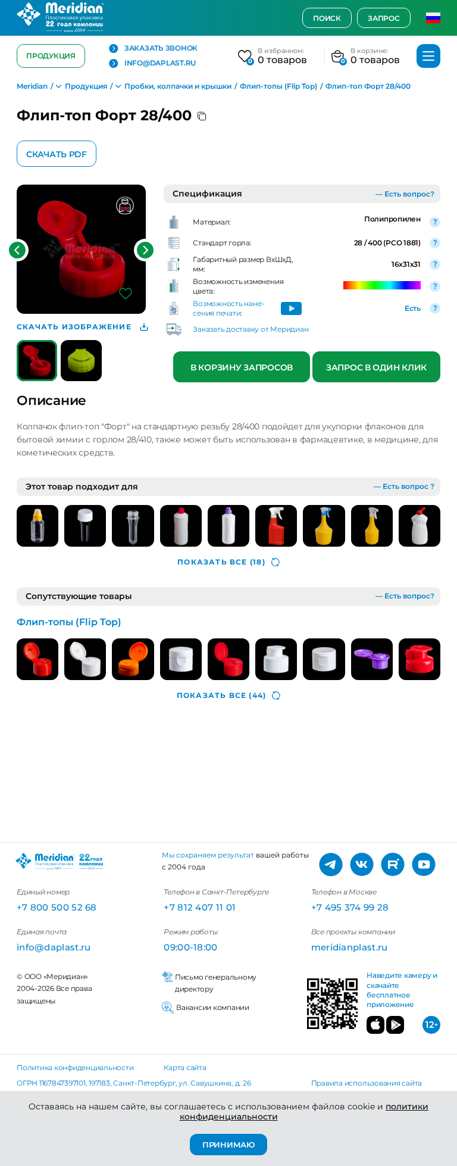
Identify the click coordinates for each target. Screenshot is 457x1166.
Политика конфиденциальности (75, 1067)
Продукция (51, 55)
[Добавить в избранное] (125, 293)
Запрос (384, 18)
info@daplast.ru (160, 63)
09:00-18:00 (190, 947)
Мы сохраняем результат (208, 854)
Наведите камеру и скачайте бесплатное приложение (402, 990)
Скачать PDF (56, 154)
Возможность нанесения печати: (228, 308)
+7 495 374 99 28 (350, 907)
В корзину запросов (241, 367)
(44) (221, 695)
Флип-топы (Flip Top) (69, 622)
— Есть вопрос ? (404, 486)
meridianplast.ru (349, 947)
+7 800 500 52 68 (57, 907)
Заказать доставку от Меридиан (250, 329)
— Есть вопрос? (404, 193)
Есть (413, 308)
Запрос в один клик (376, 367)
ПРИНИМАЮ (228, 1144)
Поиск (327, 18)
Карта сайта (185, 1067)
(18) (221, 561)
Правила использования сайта (366, 1082)
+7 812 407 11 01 (200, 907)
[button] (17, 250)
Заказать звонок (161, 48)
